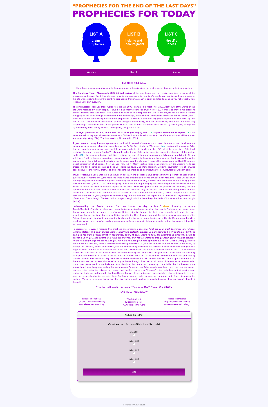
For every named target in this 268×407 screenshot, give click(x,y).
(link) (98, 96)
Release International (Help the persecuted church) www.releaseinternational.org (91, 302)
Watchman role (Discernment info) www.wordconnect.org (134, 302)
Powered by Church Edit (134, 405)
